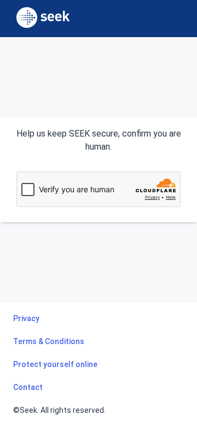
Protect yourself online (55, 364)
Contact (28, 387)
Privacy (26, 318)
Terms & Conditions (48, 341)
